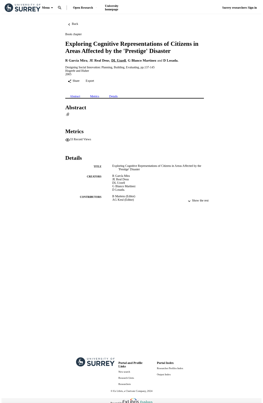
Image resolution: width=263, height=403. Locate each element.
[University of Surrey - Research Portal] (22, 7)
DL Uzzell (118, 60)
